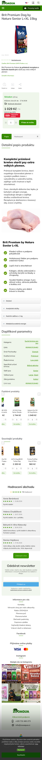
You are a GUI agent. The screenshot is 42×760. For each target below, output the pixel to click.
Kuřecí (35, 379)
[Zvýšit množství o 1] (16, 123)
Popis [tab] (6, 136)
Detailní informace (8, 76)
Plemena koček (21, 616)
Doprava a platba (21, 622)
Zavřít (33, 92)
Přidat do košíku (27, 122)
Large (31, 375)
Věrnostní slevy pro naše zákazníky (21, 608)
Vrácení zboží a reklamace (21, 628)
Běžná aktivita (32, 365)
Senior (35, 371)
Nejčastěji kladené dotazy (21, 625)
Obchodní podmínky (21, 619)
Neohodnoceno (16, 60)
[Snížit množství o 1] (6, 123)
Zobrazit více (21, 556)
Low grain (34, 360)
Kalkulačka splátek (14, 115)
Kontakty (21, 605)
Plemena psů (21, 613)
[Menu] (3, 8)
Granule (35, 352)
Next (39, 394)
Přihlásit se (21, 584)
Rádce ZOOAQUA (21, 610)
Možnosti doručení (14, 104)
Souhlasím (21, 755)
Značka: (15, 63)
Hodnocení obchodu (21, 487)
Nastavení (21, 750)
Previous (3, 394)
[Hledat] (38, 3)
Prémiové (34, 356)
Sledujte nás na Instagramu (21, 662)
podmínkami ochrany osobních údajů (21, 590)
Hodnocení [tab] (18, 136)
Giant (36, 375)
